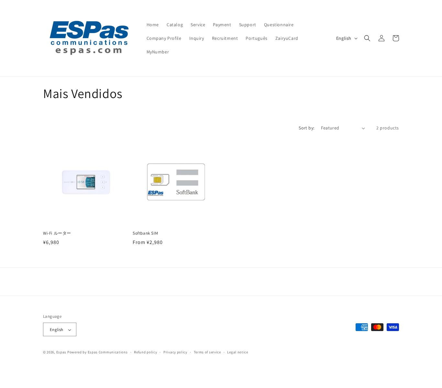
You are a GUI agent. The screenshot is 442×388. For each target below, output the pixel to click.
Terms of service (207, 352)
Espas (61, 352)
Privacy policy (175, 352)
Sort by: (306, 128)
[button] (367, 38)
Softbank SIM (145, 233)
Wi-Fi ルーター (57, 233)
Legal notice (237, 352)
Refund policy (145, 352)
